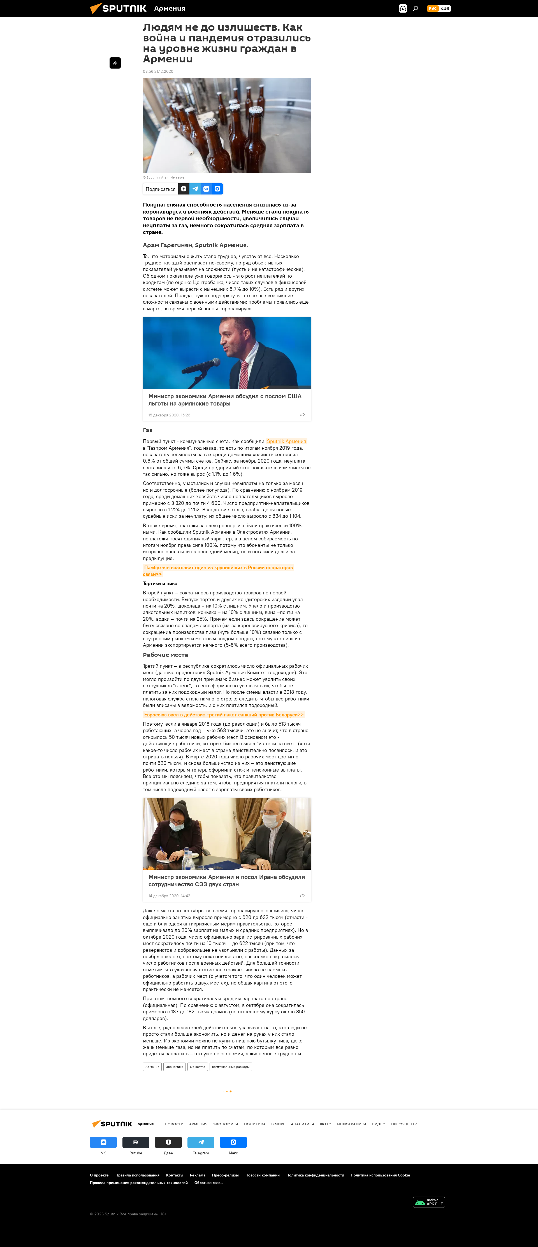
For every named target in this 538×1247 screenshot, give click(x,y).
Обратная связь (208, 1182)
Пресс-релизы (225, 1175)
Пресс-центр (404, 1123)
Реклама (197, 1175)
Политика (255, 1123)
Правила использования (137, 1175)
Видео (379, 1123)
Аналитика (302, 1123)
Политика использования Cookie (380, 1175)
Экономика (174, 1067)
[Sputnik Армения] (120, 15)
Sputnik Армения (286, 441)
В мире (278, 1123)
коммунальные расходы (231, 1067)
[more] (302, 414)
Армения (152, 1067)
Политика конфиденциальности (315, 1175)
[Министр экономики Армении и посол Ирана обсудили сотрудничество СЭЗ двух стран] (227, 834)
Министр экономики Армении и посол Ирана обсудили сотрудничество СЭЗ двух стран (227, 880)
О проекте (99, 1175)
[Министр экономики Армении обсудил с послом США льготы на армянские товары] (227, 353)
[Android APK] (429, 1203)
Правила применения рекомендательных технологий (139, 1182)
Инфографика (352, 1123)
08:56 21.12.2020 (158, 71)
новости (174, 1123)
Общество (197, 1067)
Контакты (174, 1175)
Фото (325, 1123)
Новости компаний (262, 1175)
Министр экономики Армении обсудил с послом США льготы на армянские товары (225, 399)
